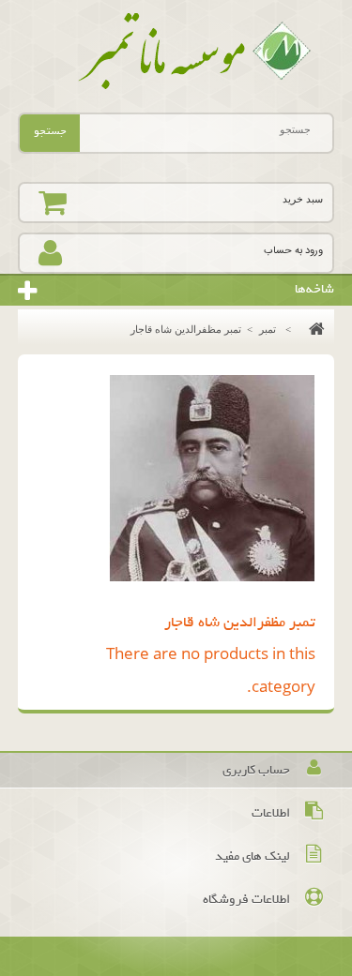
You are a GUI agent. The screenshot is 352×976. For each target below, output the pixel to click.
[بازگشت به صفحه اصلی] (312, 329)
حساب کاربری (256, 770)
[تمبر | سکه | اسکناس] (176, 51)
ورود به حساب (293, 251)
